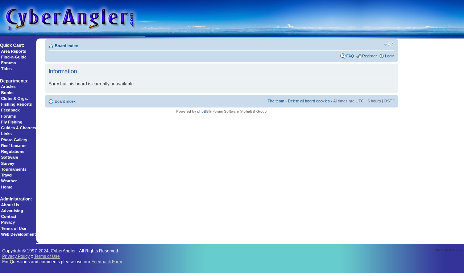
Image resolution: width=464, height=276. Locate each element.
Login (389, 56)
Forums (8, 63)
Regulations (12, 151)
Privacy (8, 222)
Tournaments (13, 169)
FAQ (350, 56)
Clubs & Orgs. (14, 98)
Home (6, 187)
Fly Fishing (11, 122)
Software (9, 157)
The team (276, 101)
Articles (8, 86)
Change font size (389, 44)
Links (6, 133)
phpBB (203, 111)
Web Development (18, 234)
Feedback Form (106, 261)
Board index (66, 46)
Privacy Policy (16, 256)
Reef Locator (13, 145)
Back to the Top (448, 250)
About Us (10, 205)
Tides (6, 68)
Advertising (12, 210)
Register (369, 56)
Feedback (10, 110)
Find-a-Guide (13, 57)
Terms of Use (13, 228)
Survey (7, 163)
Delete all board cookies (309, 101)
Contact (8, 216)
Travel (6, 175)
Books (7, 92)
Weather (9, 181)
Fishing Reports (16, 104)
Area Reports (13, 51)
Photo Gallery (14, 140)
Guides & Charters (18, 128)
